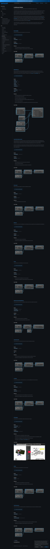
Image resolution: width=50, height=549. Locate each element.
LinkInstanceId (16, 339)
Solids (15, 466)
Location (15, 378)
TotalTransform (16, 505)
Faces (15, 261)
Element (42, 17)
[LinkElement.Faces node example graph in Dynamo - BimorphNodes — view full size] (29, 289)
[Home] (4, 3)
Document (15, 185)
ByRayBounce (16, 69)
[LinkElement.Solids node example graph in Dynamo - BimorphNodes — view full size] (29, 494)
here (29, 20)
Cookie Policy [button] (36, 544)
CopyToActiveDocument (18, 139)
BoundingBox (15, 18)
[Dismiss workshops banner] (49, 1)
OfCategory (16, 417)
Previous (16, 540)
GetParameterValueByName (19, 300)
